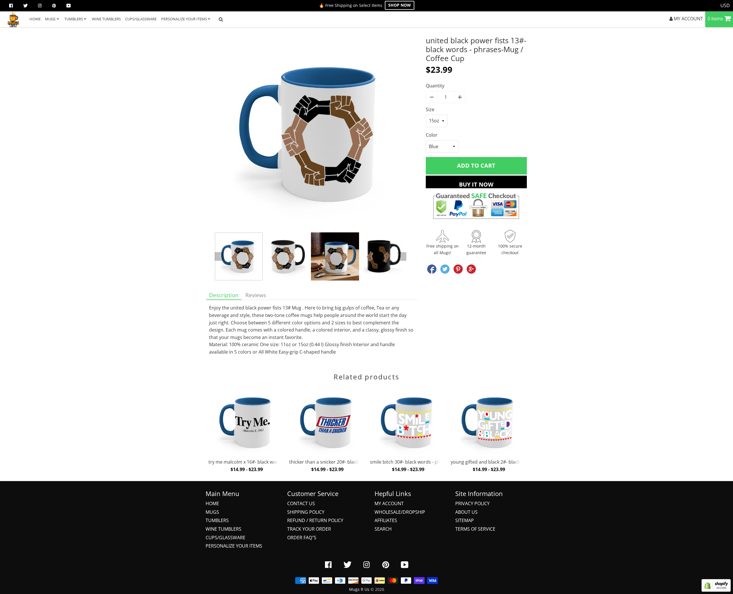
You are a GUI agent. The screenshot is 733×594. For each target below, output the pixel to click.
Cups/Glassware (225, 537)
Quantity (435, 86)
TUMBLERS (73, 18)
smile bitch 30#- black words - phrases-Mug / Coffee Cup (430, 462)
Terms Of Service (475, 529)
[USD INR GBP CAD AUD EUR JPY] (725, 5)
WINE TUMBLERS (106, 18)
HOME (35, 18)
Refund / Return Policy (315, 520)
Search (383, 529)
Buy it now (476, 184)
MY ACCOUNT (688, 18)
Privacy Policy (472, 503)
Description (224, 295)
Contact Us (301, 503)
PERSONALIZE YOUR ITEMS (184, 18)
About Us (466, 512)
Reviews (255, 295)
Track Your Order (309, 529)
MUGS (50, 18)
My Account (389, 503)
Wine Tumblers (223, 529)
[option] (312, 134)
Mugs (212, 512)
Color (432, 135)
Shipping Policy (305, 512)
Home (212, 503)
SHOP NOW (399, 5)
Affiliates (386, 520)
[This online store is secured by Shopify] (716, 590)
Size (430, 109)
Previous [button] (219, 256)
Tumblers (217, 520)
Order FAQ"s (301, 537)
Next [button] (402, 256)
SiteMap (464, 520)
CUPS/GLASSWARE (141, 18)
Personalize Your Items (234, 546)
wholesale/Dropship (400, 512)
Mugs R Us (359, 589)
